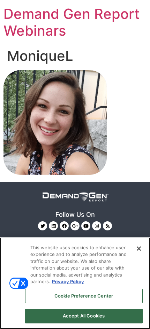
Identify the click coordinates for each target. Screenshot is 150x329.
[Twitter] (42, 225)
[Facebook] (64, 225)
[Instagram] (96, 225)
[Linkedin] (53, 225)
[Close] (139, 248)
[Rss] (107, 225)
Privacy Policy (68, 281)
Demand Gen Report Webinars (71, 22)
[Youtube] (85, 225)
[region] (75, 283)
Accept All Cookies (84, 316)
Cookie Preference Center (83, 296)
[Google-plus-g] (75, 225)
